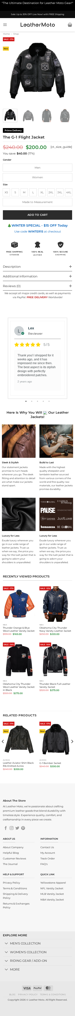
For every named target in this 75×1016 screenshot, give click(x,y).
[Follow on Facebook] (6, 828)
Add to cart (38, 215)
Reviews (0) (12, 286)
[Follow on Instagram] (11, 828)
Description (12, 266)
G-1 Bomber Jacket (50, 763)
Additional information (20, 276)
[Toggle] (6, 944)
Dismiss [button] (37, 7)
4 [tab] (43, 401)
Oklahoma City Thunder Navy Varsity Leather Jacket (55, 629)
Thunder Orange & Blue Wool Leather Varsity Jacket (19, 629)
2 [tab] (32, 401)
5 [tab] (49, 401)
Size (5, 184)
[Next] (65, 71)
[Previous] (9, 71)
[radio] (37, 167)
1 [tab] (26, 401)
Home (6, 34)
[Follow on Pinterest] (23, 828)
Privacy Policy (28, 994)
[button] (5, 24)
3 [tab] (38, 401)
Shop (16, 34)
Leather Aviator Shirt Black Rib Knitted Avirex (18, 764)
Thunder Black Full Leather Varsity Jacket (54, 685)
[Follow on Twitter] (17, 828)
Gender (7, 160)
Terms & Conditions (53, 994)
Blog (12, 994)
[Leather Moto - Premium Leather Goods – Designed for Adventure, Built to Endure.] (37, 24)
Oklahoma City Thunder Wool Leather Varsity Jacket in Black (19, 686)
